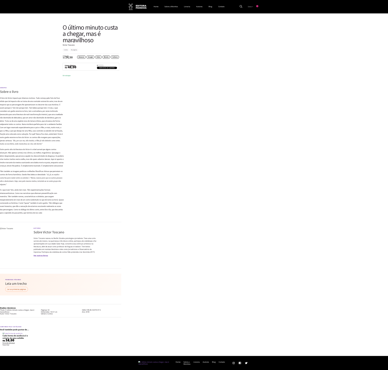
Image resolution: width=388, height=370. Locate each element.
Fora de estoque (9, 343)
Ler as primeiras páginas (16, 289)
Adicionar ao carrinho (107, 68)
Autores (199, 6)
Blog (210, 6)
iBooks (106, 57)
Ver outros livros (41, 255)
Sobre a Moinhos (171, 6)
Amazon (81, 57)
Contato (221, 6)
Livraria (187, 6)
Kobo (98, 57)
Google (90, 57)
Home (156, 6)
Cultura (115, 57)
